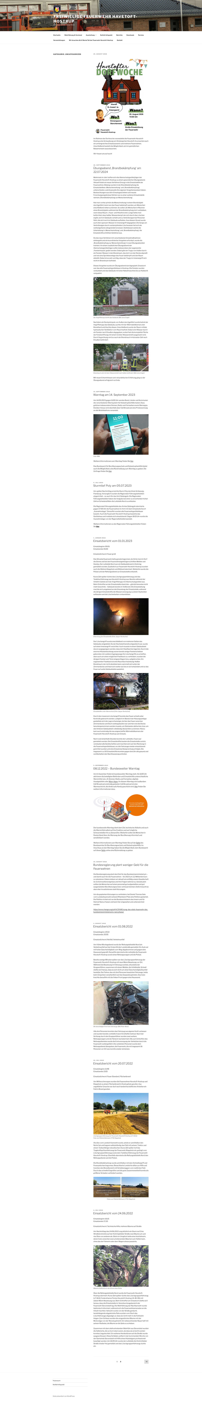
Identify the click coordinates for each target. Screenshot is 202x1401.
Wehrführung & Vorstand (73, 35)
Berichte (119, 35)
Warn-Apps (113, 782)
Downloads (130, 35)
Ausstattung (90, 35)
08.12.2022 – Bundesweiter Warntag (116, 768)
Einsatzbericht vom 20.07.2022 (113, 1063)
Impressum (56, 1380)
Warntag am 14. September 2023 (114, 394)
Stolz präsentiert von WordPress (64, 1396)
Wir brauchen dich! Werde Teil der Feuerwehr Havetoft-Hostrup (91, 40)
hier (131, 461)
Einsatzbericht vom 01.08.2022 (113, 926)
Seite (138, 843)
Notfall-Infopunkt (106, 35)
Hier (136, 787)
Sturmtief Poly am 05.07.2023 (112, 485)
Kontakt (119, 40)
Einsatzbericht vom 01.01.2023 (112, 541)
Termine (141, 35)
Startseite (56, 35)
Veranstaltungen (59, 40)
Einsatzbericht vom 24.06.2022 (113, 1213)
